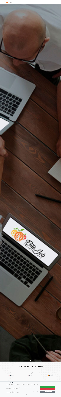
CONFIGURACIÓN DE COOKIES (47, 391)
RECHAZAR (47, 389)
